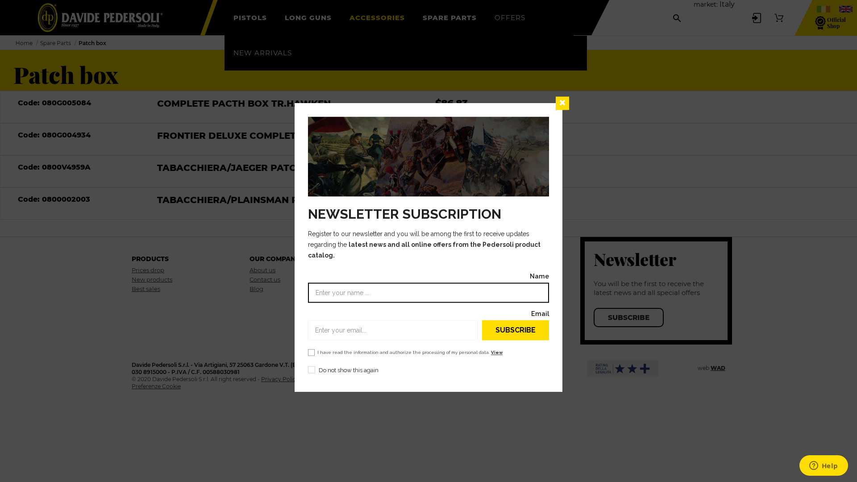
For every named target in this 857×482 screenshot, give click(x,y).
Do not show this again (349, 370)
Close (562, 103)
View (497, 352)
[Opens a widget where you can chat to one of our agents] (823, 466)
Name (539, 276)
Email (540, 314)
